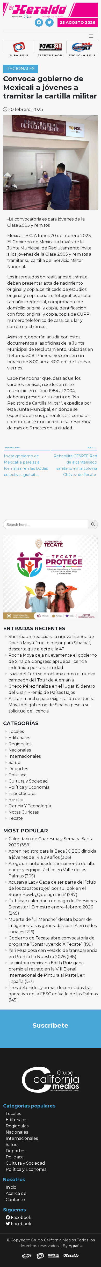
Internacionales (25, 756)
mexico (16, 799)
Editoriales (19, 737)
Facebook (20, 1217)
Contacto (15, 1199)
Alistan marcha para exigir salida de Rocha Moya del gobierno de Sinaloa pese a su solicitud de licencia (52, 705)
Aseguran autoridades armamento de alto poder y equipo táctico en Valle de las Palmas (52, 869)
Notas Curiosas (24, 812)
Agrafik (75, 1245)
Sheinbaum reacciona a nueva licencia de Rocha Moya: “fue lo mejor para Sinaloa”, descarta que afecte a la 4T (51, 642)
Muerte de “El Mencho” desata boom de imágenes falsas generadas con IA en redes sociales (53, 925)
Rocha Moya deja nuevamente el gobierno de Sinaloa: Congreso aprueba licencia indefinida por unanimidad (53, 661)
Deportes (18, 768)
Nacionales (20, 750)
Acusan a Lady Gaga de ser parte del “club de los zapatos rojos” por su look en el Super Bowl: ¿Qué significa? (52, 888)
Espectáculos (22, 793)
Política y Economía (29, 787)
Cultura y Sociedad (28, 781)
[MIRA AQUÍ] (19, 47)
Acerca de (16, 1193)
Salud (15, 762)
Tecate (16, 818)
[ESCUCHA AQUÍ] (50, 47)
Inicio (11, 1187)
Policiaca (17, 774)
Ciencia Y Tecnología (30, 805)
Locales (16, 731)
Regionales (20, 68)
